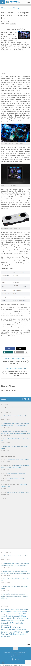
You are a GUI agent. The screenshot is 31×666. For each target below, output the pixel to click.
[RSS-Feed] (28, 399)
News (11, 622)
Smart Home (23, 630)
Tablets (23, 634)
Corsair (13, 23)
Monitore (5, 621)
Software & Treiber (21, 632)
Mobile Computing (19, 618)
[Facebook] (22, 399)
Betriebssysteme (22, 609)
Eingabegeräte (6, 611)
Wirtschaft (5, 636)
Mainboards (5, 618)
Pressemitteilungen (14, 8)
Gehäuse (11, 614)
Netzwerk (4, 623)
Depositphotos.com (15, 656)
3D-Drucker (3, 609)
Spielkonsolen (15, 634)
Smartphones (6, 632)
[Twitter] (25, 399)
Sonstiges (5, 634)
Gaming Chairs (4, 614)
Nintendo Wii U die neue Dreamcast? (16, 473)
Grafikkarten (20, 614)
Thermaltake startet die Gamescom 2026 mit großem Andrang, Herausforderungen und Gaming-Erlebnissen (14, 596)
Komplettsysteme (12, 616)
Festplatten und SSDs (21, 611)
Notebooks (19, 623)
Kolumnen (3, 616)
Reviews (15, 630)
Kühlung (3, 8)
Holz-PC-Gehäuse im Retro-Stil (16, 478)
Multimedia (14, 620)
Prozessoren (6, 630)
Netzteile (22, 621)
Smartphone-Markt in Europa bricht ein (18, 459)
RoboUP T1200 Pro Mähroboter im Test (18, 492)
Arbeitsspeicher (11, 609)
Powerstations (5, 625)
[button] (10, 348)
